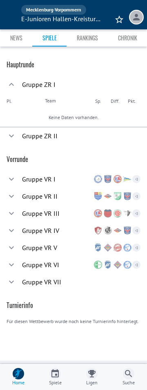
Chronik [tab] (127, 37)
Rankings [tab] (87, 37)
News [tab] (16, 37)
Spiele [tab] (49, 37)
